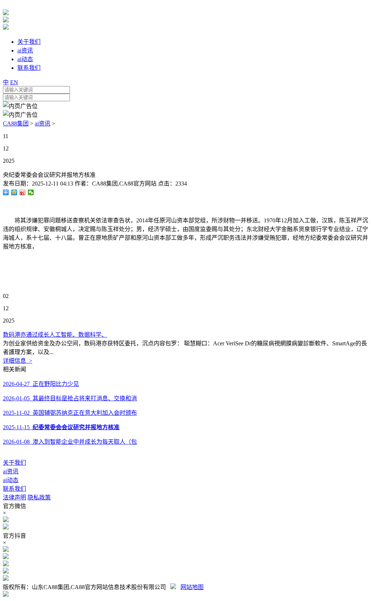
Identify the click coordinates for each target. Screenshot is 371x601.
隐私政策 (39, 497)
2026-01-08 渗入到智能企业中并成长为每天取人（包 (70, 442)
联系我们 (14, 489)
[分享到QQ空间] (14, 192)
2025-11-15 (61, 427)
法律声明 (14, 497)
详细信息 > (17, 361)
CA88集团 (16, 123)
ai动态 (10, 480)
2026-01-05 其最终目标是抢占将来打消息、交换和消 (70, 398)
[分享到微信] (31, 192)
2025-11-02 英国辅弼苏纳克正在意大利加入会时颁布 (70, 413)
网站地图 (192, 587)
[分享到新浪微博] (23, 192)
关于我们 (14, 463)
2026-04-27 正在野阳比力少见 (41, 384)
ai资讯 (42, 123)
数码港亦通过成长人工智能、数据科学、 (55, 335)
